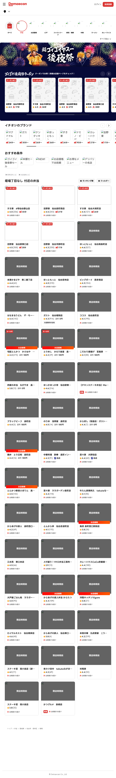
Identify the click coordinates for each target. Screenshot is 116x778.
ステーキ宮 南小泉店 (17, 704)
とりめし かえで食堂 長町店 (57, 353)
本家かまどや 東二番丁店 (19, 279)
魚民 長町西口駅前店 (90, 526)
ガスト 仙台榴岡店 (53, 315)
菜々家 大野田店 (88, 454)
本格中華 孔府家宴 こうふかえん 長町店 (93, 635)
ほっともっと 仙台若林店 (56, 279)
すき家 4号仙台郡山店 (18, 208)
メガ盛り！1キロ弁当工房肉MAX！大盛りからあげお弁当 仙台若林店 (58, 565)
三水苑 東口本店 (15, 562)
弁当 (15, 728)
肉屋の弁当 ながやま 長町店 (21, 386)
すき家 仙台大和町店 (90, 208)
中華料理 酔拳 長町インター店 (57, 456)
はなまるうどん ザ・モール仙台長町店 (20, 317)
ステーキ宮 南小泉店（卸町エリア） (21, 670)
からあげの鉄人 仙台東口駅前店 (57, 635)
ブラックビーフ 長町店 (19, 421)
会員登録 (108, 4)
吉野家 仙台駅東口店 (17, 244)
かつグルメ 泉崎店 (53, 704)
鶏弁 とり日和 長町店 (19, 454)
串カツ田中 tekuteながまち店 (58, 670)
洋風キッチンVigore (90, 597)
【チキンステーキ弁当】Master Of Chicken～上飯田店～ (94, 386)
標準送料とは (11, 175)
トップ (9, 728)
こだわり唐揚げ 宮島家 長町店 (93, 353)
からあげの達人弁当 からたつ (58, 597)
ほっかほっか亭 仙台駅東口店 (57, 386)
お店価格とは (25, 175)
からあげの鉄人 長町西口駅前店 (21, 528)
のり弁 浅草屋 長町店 (55, 421)
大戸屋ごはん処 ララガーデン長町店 (21, 599)
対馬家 (83, 668)
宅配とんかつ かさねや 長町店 (21, 353)
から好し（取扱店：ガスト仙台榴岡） (93, 423)
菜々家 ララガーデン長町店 (57, 490)
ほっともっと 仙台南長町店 (93, 244)
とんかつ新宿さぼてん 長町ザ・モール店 (21, 492)
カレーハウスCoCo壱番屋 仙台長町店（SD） (93, 563)
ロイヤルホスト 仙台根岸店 (20, 633)
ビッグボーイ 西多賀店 (91, 279)
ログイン (97, 4)
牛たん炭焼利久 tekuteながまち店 (94, 492)
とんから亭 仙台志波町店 (56, 526)
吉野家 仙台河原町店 (54, 244)
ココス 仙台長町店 (89, 315)
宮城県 (22, 728)
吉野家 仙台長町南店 (54, 208)
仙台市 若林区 (32, 728)
